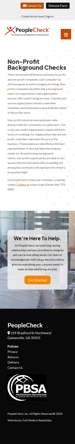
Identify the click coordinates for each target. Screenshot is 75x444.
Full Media (29, 420)
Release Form (57, 5)
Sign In (50, 16)
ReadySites (45, 420)
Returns (13, 357)
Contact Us (33, 5)
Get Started (37, 280)
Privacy (13, 352)
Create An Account (32, 16)
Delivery (13, 362)
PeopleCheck (20, 179)
